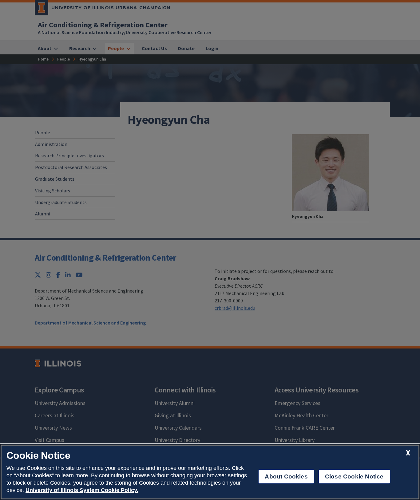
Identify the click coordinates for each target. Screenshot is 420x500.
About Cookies (286, 476)
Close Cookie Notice (354, 476)
